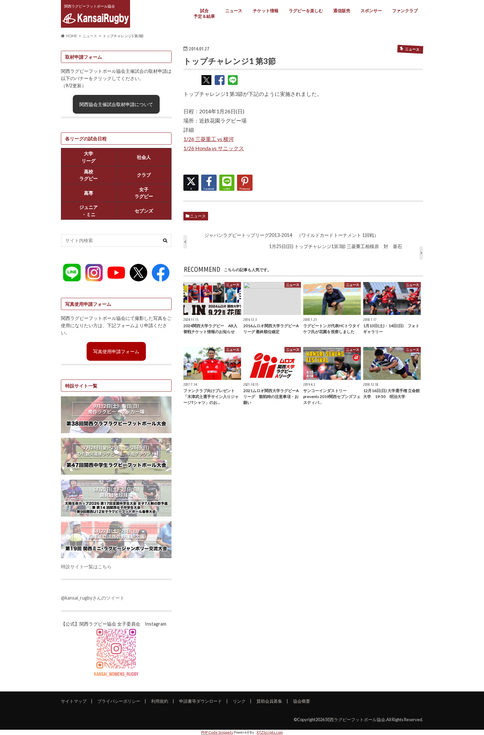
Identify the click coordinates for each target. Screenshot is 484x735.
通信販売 (341, 10)
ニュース (233, 10)
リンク (239, 701)
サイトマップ (74, 701)
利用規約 (159, 701)
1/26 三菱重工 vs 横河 (208, 139)
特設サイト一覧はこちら (86, 566)
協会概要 (301, 701)
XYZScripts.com (269, 732)
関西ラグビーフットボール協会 (355, 719)
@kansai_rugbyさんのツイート (92, 598)
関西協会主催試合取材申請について (116, 104)
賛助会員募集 (269, 701)
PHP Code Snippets (217, 732)
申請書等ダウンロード (200, 701)
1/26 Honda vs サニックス (213, 148)
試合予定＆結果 (204, 13)
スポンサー (371, 10)
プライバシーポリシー (118, 701)
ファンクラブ (405, 10)
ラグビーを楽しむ (306, 10)
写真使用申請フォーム (116, 351)
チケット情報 (266, 10)
